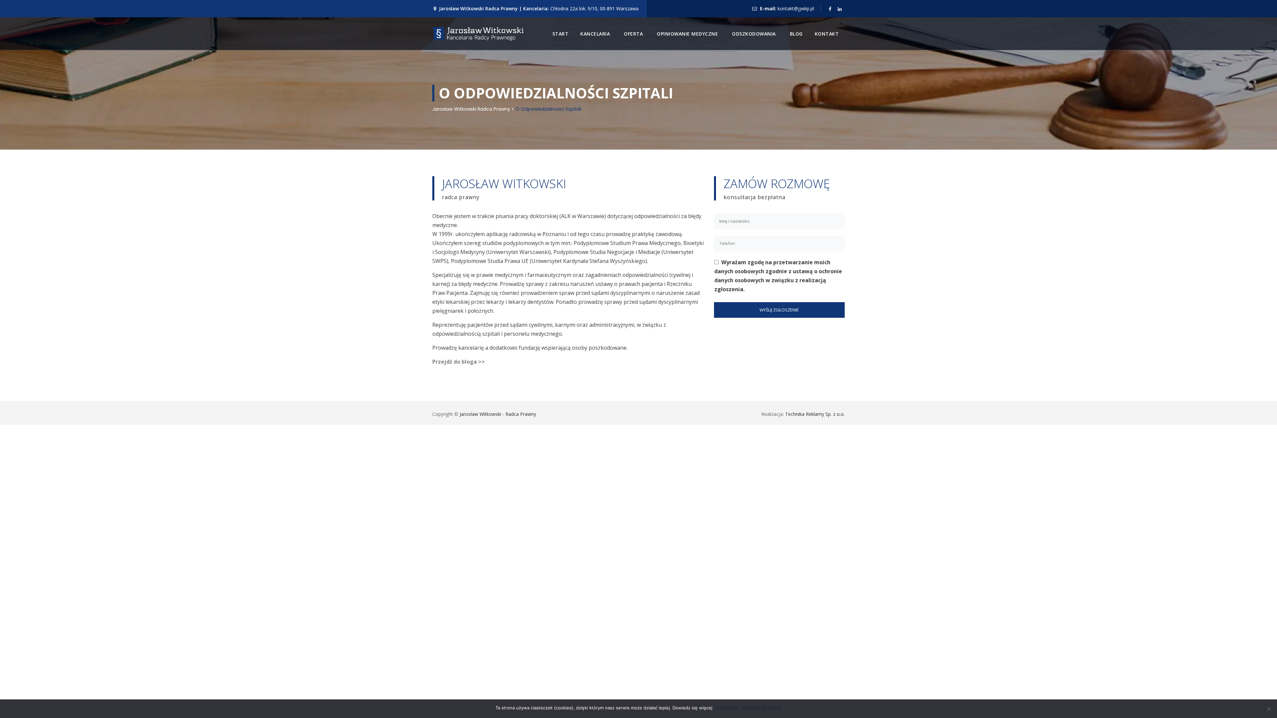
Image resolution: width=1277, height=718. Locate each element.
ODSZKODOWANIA (754, 34)
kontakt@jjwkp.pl (796, 8)
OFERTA (633, 34)
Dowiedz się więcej (761, 708)
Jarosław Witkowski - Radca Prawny (498, 414)
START (560, 34)
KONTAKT (827, 34)
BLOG (796, 34)
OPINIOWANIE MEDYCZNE (687, 34)
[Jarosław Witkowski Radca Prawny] (477, 33)
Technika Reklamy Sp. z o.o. (815, 414)
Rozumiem (727, 708)
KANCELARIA (595, 34)
